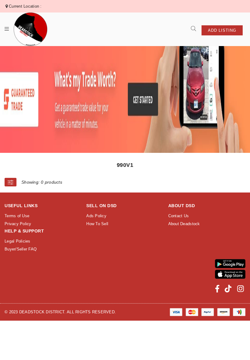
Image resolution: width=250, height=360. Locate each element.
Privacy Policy (18, 223)
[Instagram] (240, 289)
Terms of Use (17, 216)
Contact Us (178, 216)
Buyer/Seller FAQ (21, 249)
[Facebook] (217, 289)
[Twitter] (228, 289)
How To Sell (97, 223)
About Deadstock (184, 223)
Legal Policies (17, 241)
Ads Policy (96, 216)
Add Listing (222, 30)
